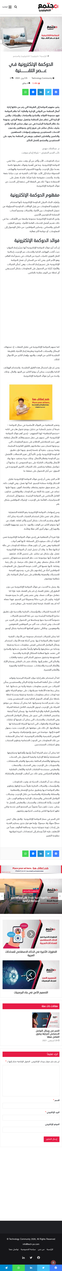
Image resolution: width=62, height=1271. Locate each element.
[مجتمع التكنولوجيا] (49, 7)
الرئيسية (43, 56)
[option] (31, 896)
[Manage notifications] (53, 1262)
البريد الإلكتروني (52, 1112)
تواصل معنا (14, 1249)
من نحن (41, 1249)
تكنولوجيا (35, 56)
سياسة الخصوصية (28, 1249)
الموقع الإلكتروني (52, 1124)
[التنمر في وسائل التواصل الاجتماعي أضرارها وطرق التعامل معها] (45, 1020)
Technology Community (42, 78)
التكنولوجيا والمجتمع (21, 56)
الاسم (56, 1100)
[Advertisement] (31, 311)
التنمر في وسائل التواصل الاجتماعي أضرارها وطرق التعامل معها (47, 1033)
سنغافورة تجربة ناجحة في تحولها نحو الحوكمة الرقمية (31, 899)
